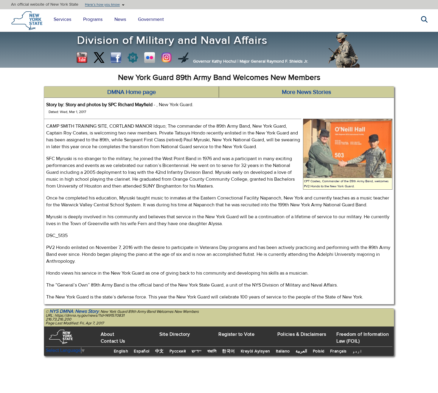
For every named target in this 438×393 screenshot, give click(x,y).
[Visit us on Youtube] (82, 57)
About (107, 334)
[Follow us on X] (99, 57)
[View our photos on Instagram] (166, 57)
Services (62, 19)
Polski (318, 351)
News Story (87, 311)
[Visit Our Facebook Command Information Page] (116, 57)
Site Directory (174, 334)
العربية (301, 351)
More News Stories (306, 92)
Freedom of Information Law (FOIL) (362, 337)
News (120, 19)
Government (151, 19)
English (121, 351)
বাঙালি (212, 351)
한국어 (228, 351)
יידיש (197, 351)
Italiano (283, 351)
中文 (159, 351)
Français (338, 351)
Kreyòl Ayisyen (255, 351)
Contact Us (113, 341)
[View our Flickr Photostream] (149, 57)
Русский (178, 351)
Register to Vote (236, 334)
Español (142, 351)
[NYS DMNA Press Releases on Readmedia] (132, 57)
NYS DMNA (61, 311)
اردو (357, 351)
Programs (92, 19)
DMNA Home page (131, 92)
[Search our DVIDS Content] (183, 57)
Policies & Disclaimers (301, 334)
